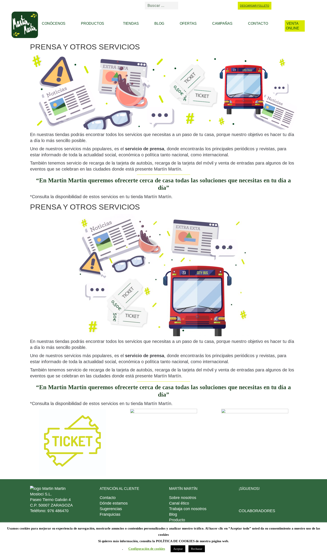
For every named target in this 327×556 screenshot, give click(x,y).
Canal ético (179, 503)
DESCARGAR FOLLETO (254, 5)
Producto (177, 520)
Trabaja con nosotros (187, 509)
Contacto (108, 497)
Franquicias (110, 514)
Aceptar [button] (178, 548)
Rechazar (196, 548)
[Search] (173, 5)
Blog (173, 514)
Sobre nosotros (182, 497)
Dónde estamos (114, 503)
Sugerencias (111, 509)
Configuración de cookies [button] (146, 548)
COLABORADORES (257, 511)
